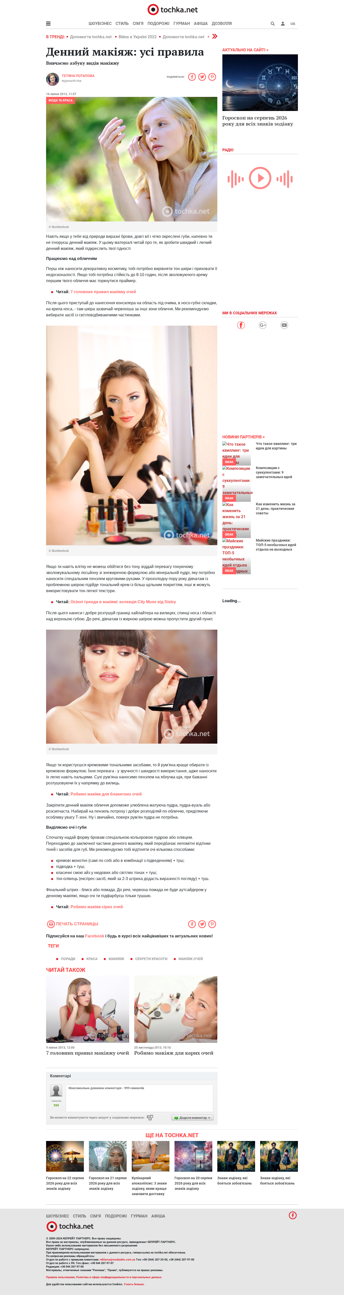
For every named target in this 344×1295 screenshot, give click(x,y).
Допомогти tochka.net (91, 36)
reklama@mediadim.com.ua (117, 1259)
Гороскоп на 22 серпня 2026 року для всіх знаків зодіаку (65, 1183)
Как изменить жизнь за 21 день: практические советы (275, 508)
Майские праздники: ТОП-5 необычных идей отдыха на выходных (276, 544)
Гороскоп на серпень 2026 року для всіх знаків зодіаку (257, 120)
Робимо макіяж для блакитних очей (106, 794)
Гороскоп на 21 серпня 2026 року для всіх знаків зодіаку (108, 1183)
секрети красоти (151, 959)
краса (91, 959)
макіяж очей (191, 959)
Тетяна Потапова (78, 76)
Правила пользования (60, 1277)
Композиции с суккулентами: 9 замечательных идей (274, 472)
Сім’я (138, 23)
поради (68, 959)
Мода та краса (61, 100)
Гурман (182, 23)
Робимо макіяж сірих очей (97, 907)
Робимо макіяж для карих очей (173, 1052)
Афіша (201, 23)
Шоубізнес (100, 23)
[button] (283, 24)
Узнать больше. (134, 1284)
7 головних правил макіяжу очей (103, 292)
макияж (116, 959)
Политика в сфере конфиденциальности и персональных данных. (119, 1277)
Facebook (94, 936)
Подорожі (158, 23)
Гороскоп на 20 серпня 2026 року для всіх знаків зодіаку (193, 1183)
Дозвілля (222, 23)
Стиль (122, 23)
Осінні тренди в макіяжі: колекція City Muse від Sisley (123, 602)
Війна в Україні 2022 (138, 36)
